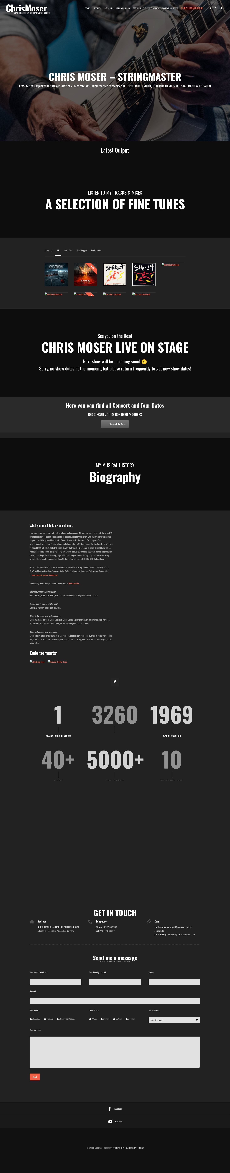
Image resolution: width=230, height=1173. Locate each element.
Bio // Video (154, 8)
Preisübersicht (139, 8)
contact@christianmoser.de (181, 934)
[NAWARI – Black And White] (114, 294)
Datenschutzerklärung (135, 1148)
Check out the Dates (117, 424)
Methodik (97, 8)
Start (87, 8)
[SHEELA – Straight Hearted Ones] (173, 265)
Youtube (118, 1121)
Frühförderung (123, 8)
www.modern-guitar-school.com (45, 574)
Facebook (118, 1108)
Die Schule (109, 8)
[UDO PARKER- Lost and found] (144, 294)
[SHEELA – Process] (56, 294)
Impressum (120, 1148)
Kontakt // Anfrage (170, 8)
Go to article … (74, 583)
